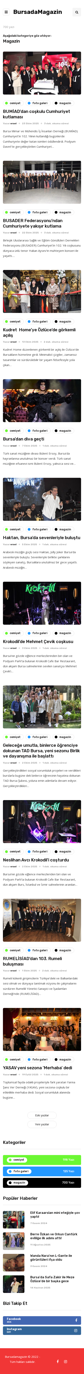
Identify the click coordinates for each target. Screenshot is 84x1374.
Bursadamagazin (16, 1357)
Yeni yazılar (42, 1124)
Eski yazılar (42, 1115)
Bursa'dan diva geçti (23, 439)
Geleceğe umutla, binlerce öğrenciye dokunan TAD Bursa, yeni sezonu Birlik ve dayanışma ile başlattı (41, 751)
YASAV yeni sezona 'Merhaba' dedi (37, 1067)
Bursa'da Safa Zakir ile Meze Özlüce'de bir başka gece (52, 1279)
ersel (13, 123)
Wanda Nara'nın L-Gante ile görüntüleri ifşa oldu (51, 1257)
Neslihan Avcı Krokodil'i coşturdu (36, 860)
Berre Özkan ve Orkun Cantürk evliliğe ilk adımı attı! (53, 1236)
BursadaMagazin (37, 11)
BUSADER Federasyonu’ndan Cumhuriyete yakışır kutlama (33, 223)
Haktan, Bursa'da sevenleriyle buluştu (41, 537)
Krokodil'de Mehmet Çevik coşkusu (38, 641)
